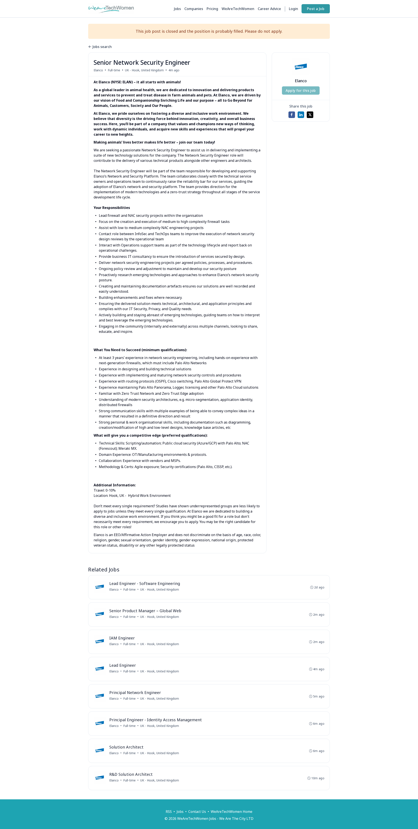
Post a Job (315, 8)
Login (293, 8)
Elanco (98, 70)
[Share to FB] (291, 114)
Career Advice (269, 8)
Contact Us (197, 811)
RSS (169, 811)
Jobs (177, 8)
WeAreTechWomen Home (231, 811)
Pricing (212, 8)
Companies (193, 8)
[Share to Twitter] (310, 114)
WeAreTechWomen (238, 8)
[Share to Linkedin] (301, 114)
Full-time (114, 70)
